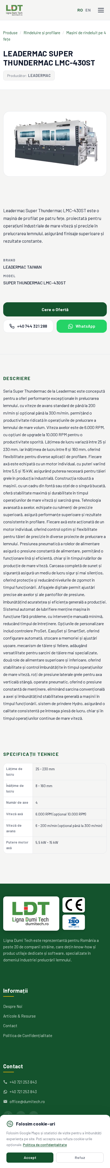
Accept (30, 1157)
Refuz (80, 1157)
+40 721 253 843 (23, 1082)
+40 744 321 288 (32, 326)
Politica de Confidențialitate (27, 1035)
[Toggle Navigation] (101, 10)
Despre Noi (12, 1006)
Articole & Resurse (19, 1016)
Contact (10, 1025)
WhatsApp (85, 326)
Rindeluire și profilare (41, 32)
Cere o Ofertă (55, 309)
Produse (10, 32)
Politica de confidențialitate (45, 1144)
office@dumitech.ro (27, 1101)
